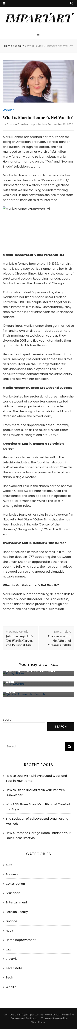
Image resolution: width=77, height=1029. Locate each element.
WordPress (38, 1022)
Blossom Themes (41, 1018)
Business (12, 874)
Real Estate (14, 968)
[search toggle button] (71, 3)
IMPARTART (38, 17)
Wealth (9, 110)
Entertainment (16, 902)
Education (13, 893)
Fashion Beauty (17, 912)
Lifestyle (12, 959)
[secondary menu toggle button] (4, 3)
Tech (9, 977)
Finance (11, 921)
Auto (9, 865)
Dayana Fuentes (17, 124)
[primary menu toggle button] (38, 35)
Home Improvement (21, 940)
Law (8, 949)
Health (10, 931)
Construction (15, 884)
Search (8, 720)
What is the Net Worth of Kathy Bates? (31, 671)
